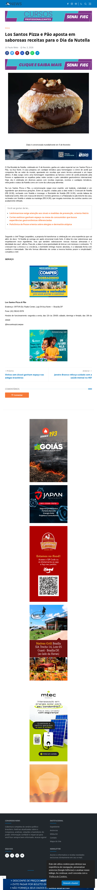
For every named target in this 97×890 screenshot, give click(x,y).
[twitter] (22, 856)
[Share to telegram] (37, 53)
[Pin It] (17, 53)
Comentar (18, 395)
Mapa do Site (55, 841)
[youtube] (76, 3)
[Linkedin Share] (22, 53)
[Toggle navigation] (90, 4)
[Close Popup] (3, 877)
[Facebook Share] (7, 53)
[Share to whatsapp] (32, 53)
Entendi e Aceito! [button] (70, 883)
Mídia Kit (54, 834)
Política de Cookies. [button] (58, 876)
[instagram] (72, 3)
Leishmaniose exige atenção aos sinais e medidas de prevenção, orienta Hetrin (49, 213)
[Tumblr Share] (27, 53)
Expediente (54, 826)
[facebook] (68, 3)
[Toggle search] (85, 4)
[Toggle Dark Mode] (81, 4)
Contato (53, 837)
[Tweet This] (12, 53)
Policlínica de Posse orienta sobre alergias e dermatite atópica (40, 224)
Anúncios (54, 830)
